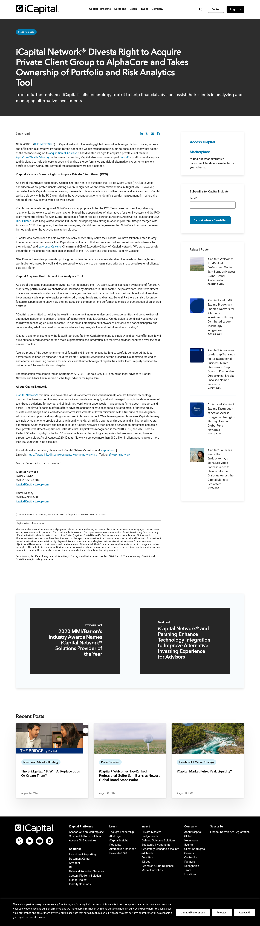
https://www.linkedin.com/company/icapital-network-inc (62, 454)
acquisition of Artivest (63, 153)
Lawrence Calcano (50, 246)
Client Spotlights (194, 849)
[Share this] (141, 134)
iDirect (145, 861)
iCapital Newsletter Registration (230, 832)
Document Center (79, 858)
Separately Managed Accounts (160, 849)
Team (187, 870)
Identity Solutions (80, 884)
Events (188, 844)
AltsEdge (115, 836)
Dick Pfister (23, 221)
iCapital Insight (78, 880)
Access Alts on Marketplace (86, 832)
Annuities (147, 857)
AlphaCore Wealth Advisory (32, 157)
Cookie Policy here (143, 908)
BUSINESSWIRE (44, 144)
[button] (216, 9)
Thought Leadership (121, 832)
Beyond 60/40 (118, 853)
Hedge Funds (149, 836)
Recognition (191, 866)
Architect (74, 863)
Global (188, 836)
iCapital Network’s (27, 395)
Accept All (244, 912)
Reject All (221, 912)
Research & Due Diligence (157, 866)
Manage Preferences (192, 912)
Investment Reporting (82, 854)
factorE (124, 157)
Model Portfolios (152, 870)
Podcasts (115, 844)
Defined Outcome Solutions (158, 840)
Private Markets (151, 832)
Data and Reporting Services (86, 871)
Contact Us (191, 857)
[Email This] (152, 134)
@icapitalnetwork (119, 454)
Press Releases (26, 32)
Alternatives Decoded (122, 849)
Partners (189, 861)
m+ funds (147, 853)
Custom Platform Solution (85, 836)
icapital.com (108, 450)
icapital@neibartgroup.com (32, 484)
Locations (190, 874)
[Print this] (158, 134)
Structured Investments (156, 844)
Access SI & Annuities (82, 840)
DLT (71, 867)
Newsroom (191, 840)
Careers (189, 853)
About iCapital (192, 832)
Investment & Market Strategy (40, 762)
